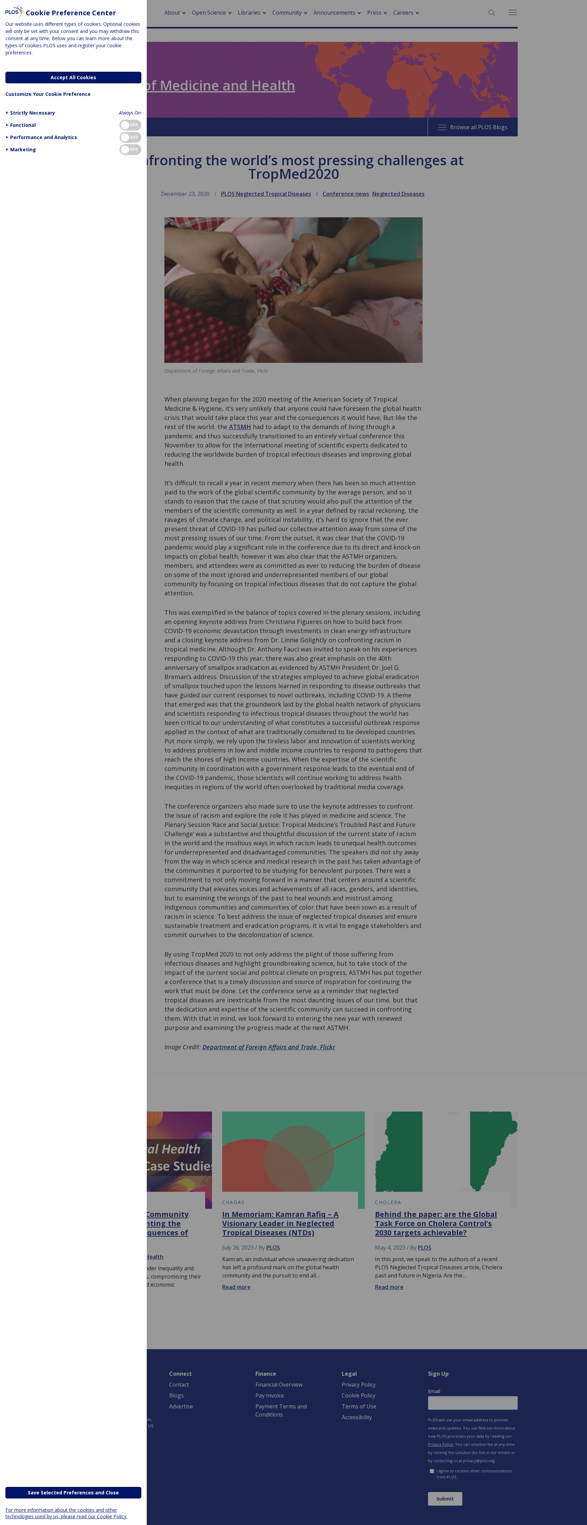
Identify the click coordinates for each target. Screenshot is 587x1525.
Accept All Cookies (73, 77)
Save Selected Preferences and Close (73, 1492)
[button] (30, 112)
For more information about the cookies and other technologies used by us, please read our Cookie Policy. (66, 1513)
